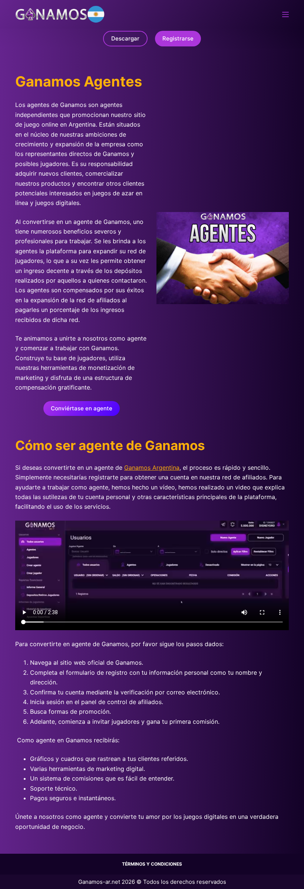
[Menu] (285, 14)
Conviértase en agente (81, 408)
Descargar (125, 38)
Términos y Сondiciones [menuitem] (152, 864)
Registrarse (178, 38)
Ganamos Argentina (151, 467)
